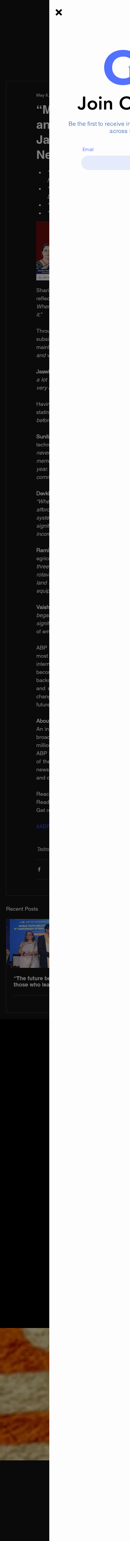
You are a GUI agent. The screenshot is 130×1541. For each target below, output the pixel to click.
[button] (9, 12)
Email (38, 149)
